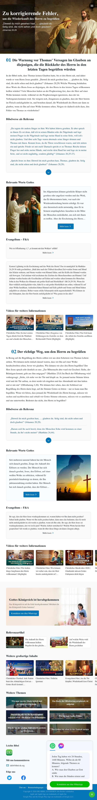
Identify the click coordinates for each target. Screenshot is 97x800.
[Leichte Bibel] (9, 752)
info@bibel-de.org (17, 765)
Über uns (22, 787)
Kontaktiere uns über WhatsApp (24, 613)
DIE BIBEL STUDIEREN (46, 791)
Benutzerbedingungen (35, 787)
